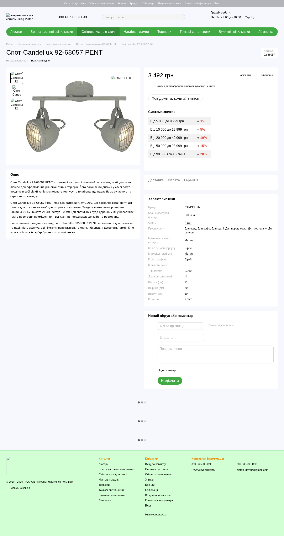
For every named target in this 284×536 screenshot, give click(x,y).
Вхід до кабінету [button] (155, 464)
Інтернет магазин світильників (55, 481)
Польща (190, 215)
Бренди (134, 3)
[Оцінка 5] (209, 370)
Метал (189, 240)
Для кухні (218, 228)
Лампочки (266, 31)
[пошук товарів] (181, 17)
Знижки (122, 3)
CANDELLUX (193, 207)
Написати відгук (40, 60)
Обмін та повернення (101, 3)
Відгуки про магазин (169, 3)
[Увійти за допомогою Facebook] (238, 325)
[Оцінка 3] (196, 370)
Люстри (16, 31)
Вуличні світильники (234, 31)
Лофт (188, 222)
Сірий (188, 248)
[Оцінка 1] (182, 370)
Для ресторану (257, 228)
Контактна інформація (197, 3)
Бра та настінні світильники (52, 31)
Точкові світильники (195, 31)
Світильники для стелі (98, 31)
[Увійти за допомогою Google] (244, 325)
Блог (217, 3)
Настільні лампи (136, 31)
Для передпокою (235, 228)
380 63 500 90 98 (72, 17)
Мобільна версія (20, 488)
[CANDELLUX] (121, 78)
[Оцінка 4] (202, 370)
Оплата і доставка (75, 3)
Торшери (164, 31)
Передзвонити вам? (203, 469)
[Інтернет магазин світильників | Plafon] (23, 465)
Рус (253, 17)
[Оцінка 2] (189, 370)
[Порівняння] (274, 3)
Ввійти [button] (159, 86)
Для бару (190, 228)
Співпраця (148, 3)
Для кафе (204, 228)
